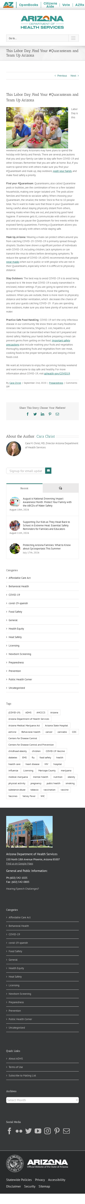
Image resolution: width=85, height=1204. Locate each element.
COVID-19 (14, 595)
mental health (40, 776)
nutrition (58, 776)
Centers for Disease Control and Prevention (31, 744)
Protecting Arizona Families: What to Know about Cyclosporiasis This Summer (47, 546)
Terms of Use (16, 1067)
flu (33, 757)
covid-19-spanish (18, 603)
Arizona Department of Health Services (28, 718)
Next (73, 75)
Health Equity (16, 628)
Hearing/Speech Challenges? (22, 888)
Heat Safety (15, 637)
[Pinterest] (57, 1131)
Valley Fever (28, 796)
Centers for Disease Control (22, 738)
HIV (46, 764)
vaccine (64, 789)
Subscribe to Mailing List (22, 1075)
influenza (13, 770)
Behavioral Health (19, 586)
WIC (43, 796)
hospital (57, 764)
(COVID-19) (14, 712)
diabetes (12, 757)
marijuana (66, 770)
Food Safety (15, 611)
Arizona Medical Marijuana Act (24, 725)
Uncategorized (17, 688)
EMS (24, 757)
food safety (45, 757)
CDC (74, 731)
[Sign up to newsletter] (48, 471)
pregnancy (36, 783)
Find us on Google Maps (19, 863)
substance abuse (16, 789)
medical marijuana (18, 776)
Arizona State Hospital (56, 725)
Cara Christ (15, 382)
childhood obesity (17, 751)
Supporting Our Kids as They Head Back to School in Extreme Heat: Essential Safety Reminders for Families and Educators (46, 525)
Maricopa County (47, 770)
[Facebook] (9, 1131)
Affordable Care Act (20, 578)
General (13, 620)
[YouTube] (38, 1131)
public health (53, 783)
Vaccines (12, 796)
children (36, 751)
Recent (24, 488)
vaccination (49, 789)
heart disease (32, 764)
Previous (62, 75)
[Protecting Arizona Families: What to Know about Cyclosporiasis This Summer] (14, 545)
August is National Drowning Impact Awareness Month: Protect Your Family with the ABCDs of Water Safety (47, 502)
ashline (12, 731)
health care (14, 764)
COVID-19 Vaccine (55, 751)
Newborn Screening (20, 654)
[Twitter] (28, 1131)
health (59, 757)
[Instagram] (47, 1131)
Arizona (54, 712)
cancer (49, 731)
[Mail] (66, 1131)
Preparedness (56, 382)
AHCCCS (41, 712)
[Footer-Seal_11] (37, 1156)
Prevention (15, 671)
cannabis (62, 731)
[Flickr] (19, 1131)
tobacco (34, 789)
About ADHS (16, 1058)
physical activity (16, 783)
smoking (70, 783)
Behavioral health (30, 731)
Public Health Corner (20, 679)
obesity (71, 776)
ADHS (28, 712)
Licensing (14, 645)
